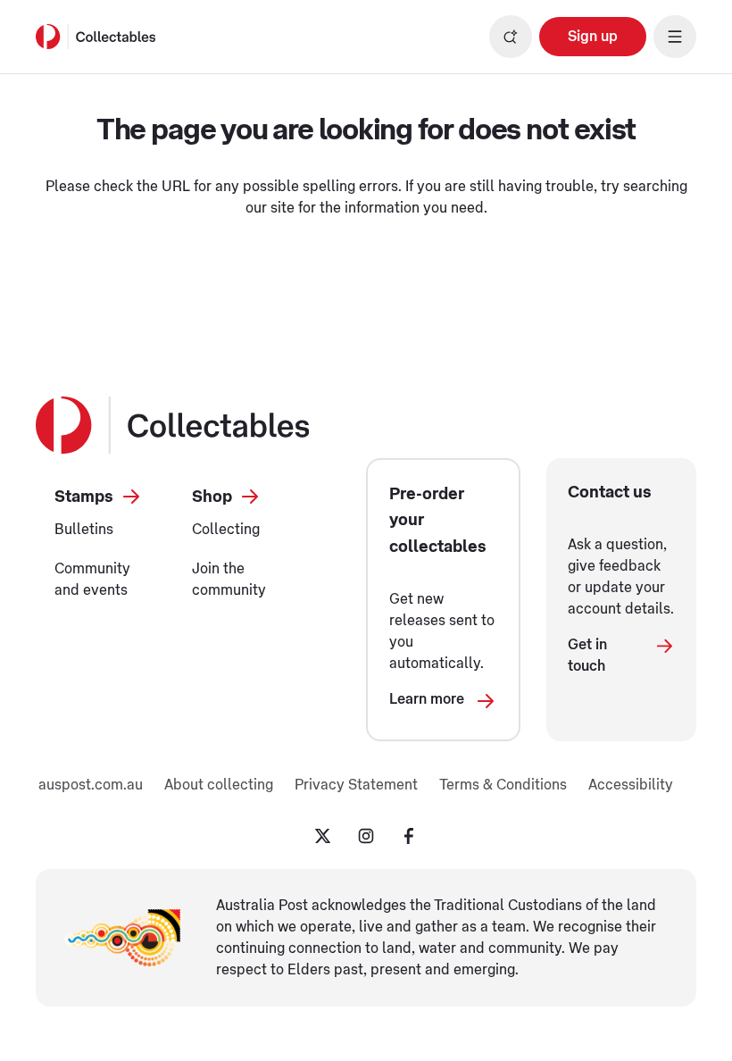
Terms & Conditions (503, 785)
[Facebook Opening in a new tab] (409, 836)
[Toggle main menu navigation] (674, 36)
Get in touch (587, 655)
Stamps (83, 497)
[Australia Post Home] (95, 36)
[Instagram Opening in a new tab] (366, 836)
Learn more (426, 699)
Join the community (229, 579)
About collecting (218, 785)
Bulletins (83, 529)
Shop (212, 497)
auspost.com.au (90, 785)
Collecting (226, 529)
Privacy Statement (356, 785)
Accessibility (630, 785)
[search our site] (510, 36)
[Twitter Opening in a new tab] (323, 836)
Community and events (92, 579)
